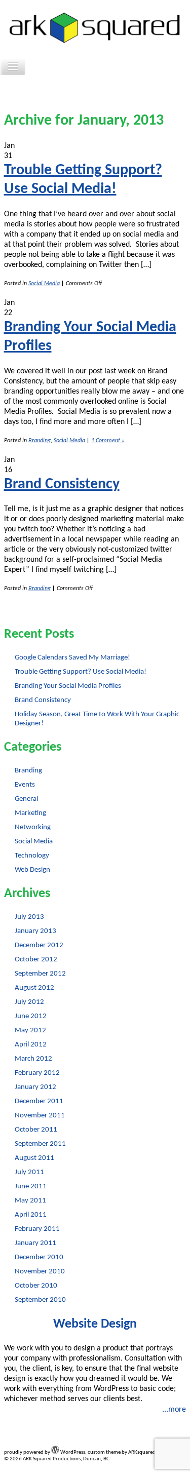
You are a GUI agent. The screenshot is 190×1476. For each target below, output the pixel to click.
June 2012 (31, 1016)
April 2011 (31, 1215)
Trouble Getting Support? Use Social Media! (80, 672)
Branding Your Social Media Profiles (68, 686)
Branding (39, 441)
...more (174, 1410)
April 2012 (31, 1044)
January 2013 (35, 931)
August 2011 (34, 1158)
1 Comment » (108, 441)
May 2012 (30, 1030)
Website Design (95, 1324)
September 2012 (40, 974)
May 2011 (30, 1201)
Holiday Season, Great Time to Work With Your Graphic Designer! (97, 719)
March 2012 (33, 1059)
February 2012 (37, 1073)
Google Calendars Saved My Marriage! (72, 658)
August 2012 (34, 988)
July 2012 (29, 1002)
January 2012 (35, 1087)
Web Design (32, 870)
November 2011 (40, 1115)
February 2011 (37, 1229)
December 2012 (39, 945)
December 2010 (39, 1257)
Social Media (44, 284)
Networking (33, 827)
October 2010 (36, 1286)
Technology (32, 856)
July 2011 (29, 1172)
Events (25, 785)
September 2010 (40, 1300)
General (26, 799)
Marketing (30, 813)
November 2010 (40, 1271)
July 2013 (29, 917)
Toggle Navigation (12, 66)
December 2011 (39, 1101)
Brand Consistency (62, 484)
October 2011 (36, 1130)
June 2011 (31, 1186)
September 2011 (40, 1144)
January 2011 (35, 1243)
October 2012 (36, 959)
